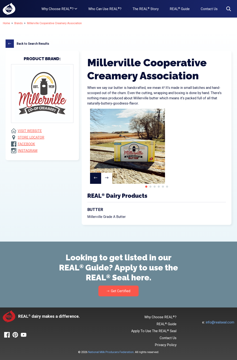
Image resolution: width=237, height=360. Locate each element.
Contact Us (209, 9)
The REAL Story (146, 9)
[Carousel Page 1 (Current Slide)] (146, 187)
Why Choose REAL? (57, 9)
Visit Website (30, 131)
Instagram (27, 151)
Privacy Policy (165, 345)
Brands (18, 23)
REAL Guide (180, 9)
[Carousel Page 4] (159, 187)
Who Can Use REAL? (104, 9)
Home (6, 23)
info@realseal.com (220, 322)
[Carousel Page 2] (150, 187)
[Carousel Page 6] (167, 187)
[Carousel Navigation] (156, 178)
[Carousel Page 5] (163, 187)
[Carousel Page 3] (155, 187)
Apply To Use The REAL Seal (153, 331)
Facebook (26, 144)
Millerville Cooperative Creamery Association (54, 23)
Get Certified (120, 291)
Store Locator (31, 137)
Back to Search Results (33, 43)
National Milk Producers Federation (111, 352)
